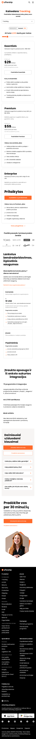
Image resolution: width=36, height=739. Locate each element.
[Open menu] (32, 2)
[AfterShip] (7, 2)
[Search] (29, 2)
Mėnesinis (13, 28)
